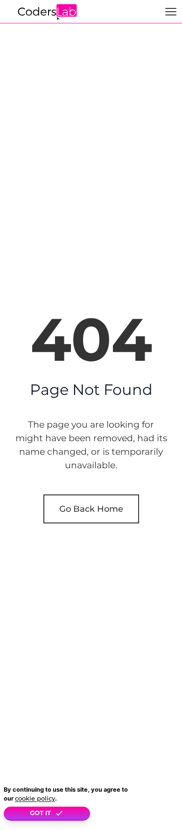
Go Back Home (91, 509)
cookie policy (35, 798)
